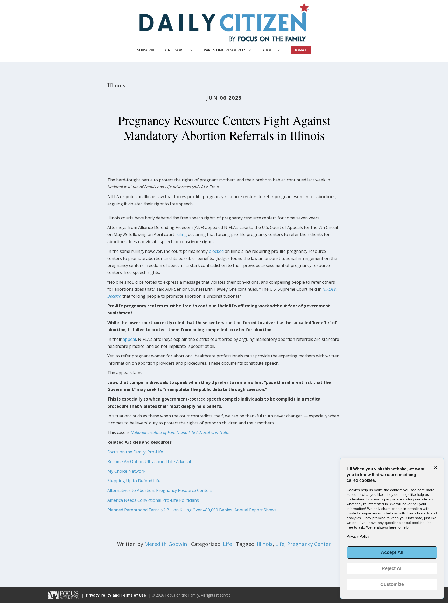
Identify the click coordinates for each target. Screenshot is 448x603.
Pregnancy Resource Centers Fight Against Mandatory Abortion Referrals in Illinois (224, 127)
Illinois (265, 543)
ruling (181, 234)
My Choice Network (126, 471)
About (268, 50)
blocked (216, 251)
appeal (129, 339)
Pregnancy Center (309, 543)
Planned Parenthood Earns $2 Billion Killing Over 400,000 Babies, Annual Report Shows (191, 510)
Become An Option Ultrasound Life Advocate (150, 461)
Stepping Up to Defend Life (133, 481)
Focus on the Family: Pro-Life (135, 452)
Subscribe (146, 50)
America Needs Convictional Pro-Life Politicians (153, 500)
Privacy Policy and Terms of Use (116, 595)
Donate (301, 50)
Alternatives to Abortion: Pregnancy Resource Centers (159, 490)
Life (227, 543)
